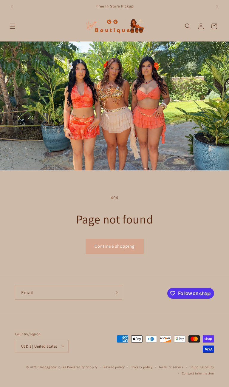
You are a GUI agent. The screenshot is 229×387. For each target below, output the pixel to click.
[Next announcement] (217, 6)
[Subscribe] (115, 293)
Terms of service (171, 367)
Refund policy (114, 367)
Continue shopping (115, 246)
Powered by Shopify (82, 367)
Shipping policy (202, 367)
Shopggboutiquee (52, 367)
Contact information (198, 373)
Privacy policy (142, 367)
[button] (12, 26)
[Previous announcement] (11, 6)
